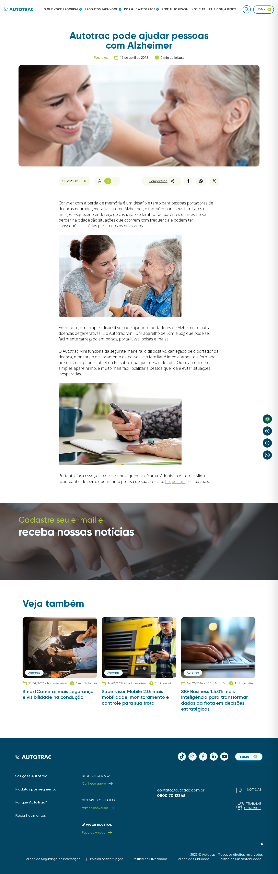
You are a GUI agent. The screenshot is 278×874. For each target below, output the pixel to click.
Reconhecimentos (30, 815)
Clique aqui (175, 481)
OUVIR (71, 181)
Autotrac (34, 672)
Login (244, 757)
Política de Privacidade (150, 859)
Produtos (35, 789)
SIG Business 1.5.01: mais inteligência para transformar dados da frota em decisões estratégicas (214, 700)
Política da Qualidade (193, 859)
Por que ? (31, 802)
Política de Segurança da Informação (53, 859)
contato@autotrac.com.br (181, 790)
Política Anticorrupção (106, 859)
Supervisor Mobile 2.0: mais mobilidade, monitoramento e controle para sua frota (135, 697)
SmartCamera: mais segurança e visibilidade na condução (58, 694)
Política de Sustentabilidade (240, 859)
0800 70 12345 (171, 795)
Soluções (31, 776)
